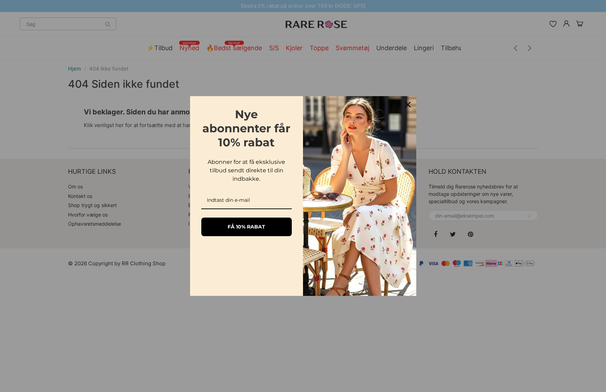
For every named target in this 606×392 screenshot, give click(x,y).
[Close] (407, 104)
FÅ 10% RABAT (246, 227)
